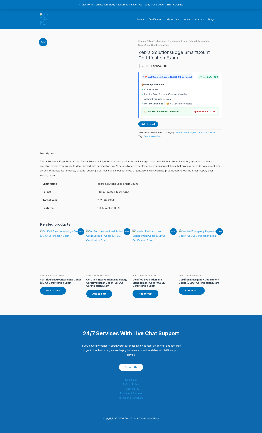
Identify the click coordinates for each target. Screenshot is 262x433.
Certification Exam (153, 136)
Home (140, 19)
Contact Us (131, 367)
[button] (221, 19)
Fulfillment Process (131, 393)
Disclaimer (131, 379)
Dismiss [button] (179, 4)
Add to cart (148, 124)
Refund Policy (131, 384)
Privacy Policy (131, 388)
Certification (155, 19)
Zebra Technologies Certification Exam (167, 41)
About (187, 19)
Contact (199, 19)
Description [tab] (47, 153)
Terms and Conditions (131, 397)
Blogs (211, 19)
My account (173, 19)
